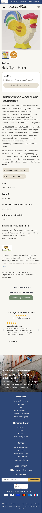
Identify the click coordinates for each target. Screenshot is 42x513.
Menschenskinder (28, 491)
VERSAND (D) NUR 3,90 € (18, 1)
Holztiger (6, 63)
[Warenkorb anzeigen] (38, 6)
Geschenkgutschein (21, 447)
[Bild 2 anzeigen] (13, 55)
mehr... (4, 266)
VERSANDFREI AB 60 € (33, 1)
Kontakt (21, 433)
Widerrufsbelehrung (21, 410)
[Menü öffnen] (4, 7)
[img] (21, 315)
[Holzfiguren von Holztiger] (7, 251)
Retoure (21, 404)
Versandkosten (20, 80)
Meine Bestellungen (21, 453)
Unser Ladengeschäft (21, 436)
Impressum (21, 427)
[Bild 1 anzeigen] (5, 55)
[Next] (38, 30)
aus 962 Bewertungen (21, 318)
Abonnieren (34, 480)
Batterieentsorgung (21, 416)
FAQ (21, 407)
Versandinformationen (21, 401)
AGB (21, 430)
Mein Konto (21, 450)
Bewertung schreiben (21, 297)
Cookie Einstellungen (21, 456)
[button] (4, 330)
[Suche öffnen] (34, 6)
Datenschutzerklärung (21, 413)
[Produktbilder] (21, 30)
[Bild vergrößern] (21, 30)
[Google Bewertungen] (4, 1)
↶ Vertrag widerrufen (21, 460)
